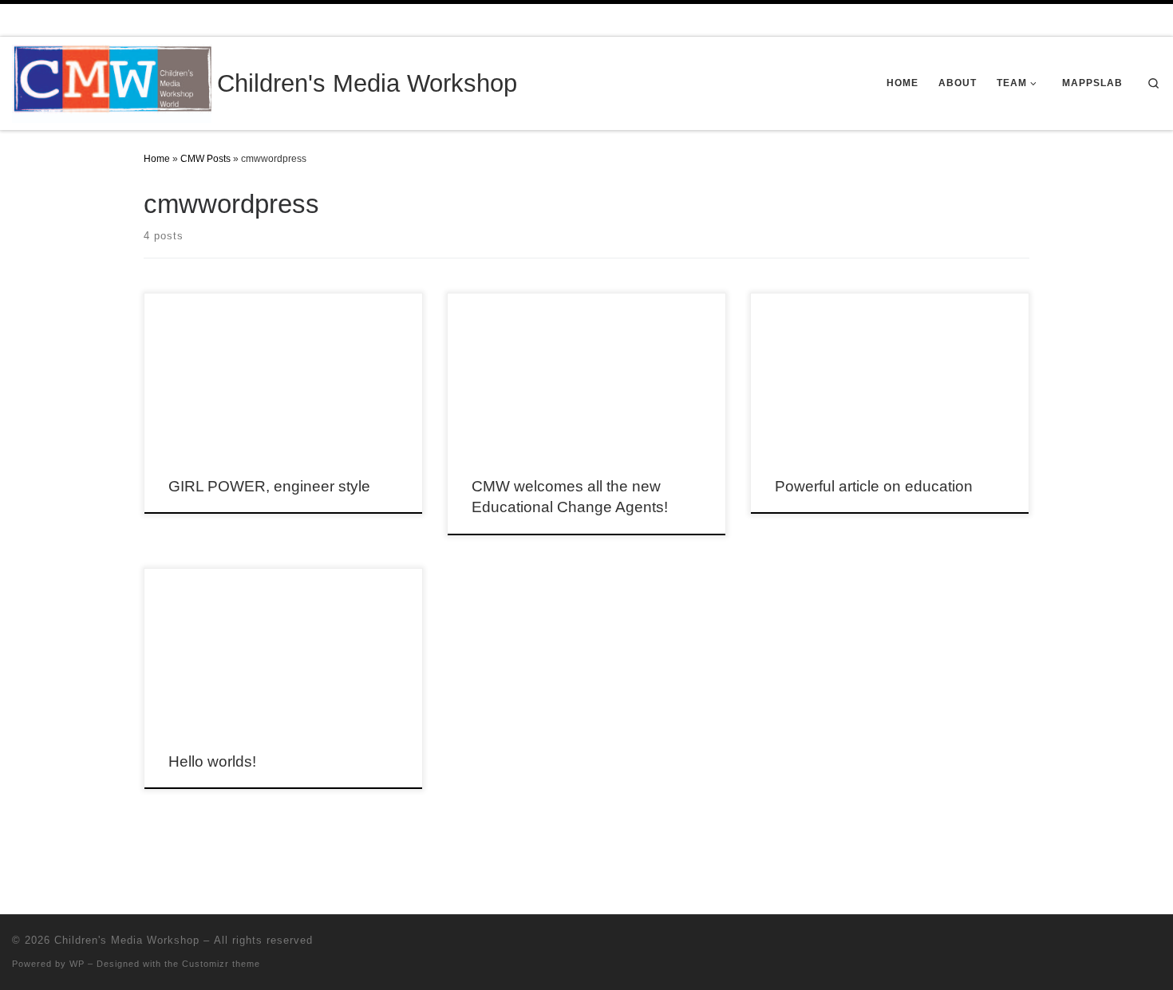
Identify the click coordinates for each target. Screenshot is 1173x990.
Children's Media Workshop (126, 940)
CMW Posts (205, 158)
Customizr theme (221, 963)
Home (157, 158)
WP (77, 963)
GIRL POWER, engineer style (269, 486)
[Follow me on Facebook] (1156, 943)
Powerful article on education (874, 486)
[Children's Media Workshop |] (111, 82)
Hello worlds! (212, 761)
